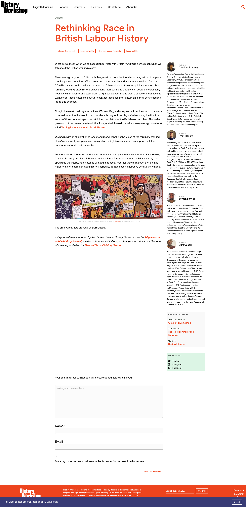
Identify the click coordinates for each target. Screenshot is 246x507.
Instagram (177, 364)
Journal (79, 7)
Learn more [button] (52, 502)
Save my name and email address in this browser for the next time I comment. (100, 461)
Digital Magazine (43, 7)
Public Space (174, 329)
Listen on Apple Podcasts (110, 51)
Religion (172, 341)
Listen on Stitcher (133, 51)
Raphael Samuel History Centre (103, 245)
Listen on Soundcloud (66, 51)
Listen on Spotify (87, 51)
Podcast (63, 7)
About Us (131, 7)
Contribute (114, 7)
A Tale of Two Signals (179, 322)
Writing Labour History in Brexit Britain (83, 127)
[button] (243, 7)
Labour (59, 18)
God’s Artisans (176, 344)
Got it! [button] (237, 502)
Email (59, 441)
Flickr (117, 221)
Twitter (175, 361)
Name (60, 426)
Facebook (177, 368)
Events (95, 7)
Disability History (176, 320)
